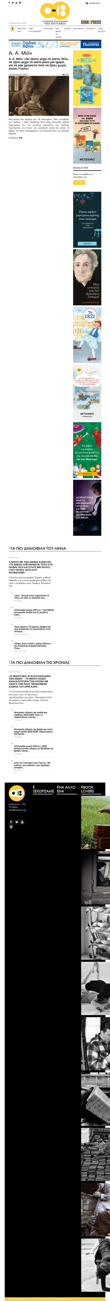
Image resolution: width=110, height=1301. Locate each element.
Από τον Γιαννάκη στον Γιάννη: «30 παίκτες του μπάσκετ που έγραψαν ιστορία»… (32, 765)
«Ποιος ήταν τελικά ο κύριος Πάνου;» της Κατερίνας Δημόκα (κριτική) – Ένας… (33, 645)
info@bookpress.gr (17, 810)
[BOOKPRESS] (55, 15)
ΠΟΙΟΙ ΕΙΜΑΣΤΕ (101, 30)
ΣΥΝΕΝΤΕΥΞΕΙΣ (14, 558)
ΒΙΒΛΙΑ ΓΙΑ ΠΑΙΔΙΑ (20, 651)
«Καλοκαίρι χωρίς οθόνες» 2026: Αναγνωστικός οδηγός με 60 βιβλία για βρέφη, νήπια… (33, 748)
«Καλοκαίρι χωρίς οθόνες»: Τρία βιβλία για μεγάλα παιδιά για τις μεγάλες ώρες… (34, 612)
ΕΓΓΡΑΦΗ (79, 182)
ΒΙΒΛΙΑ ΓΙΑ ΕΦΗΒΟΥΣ (21, 634)
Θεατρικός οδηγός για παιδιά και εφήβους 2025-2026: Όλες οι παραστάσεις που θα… (30, 714)
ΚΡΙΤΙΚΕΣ (67, 28)
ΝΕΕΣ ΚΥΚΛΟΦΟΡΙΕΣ (35, 30)
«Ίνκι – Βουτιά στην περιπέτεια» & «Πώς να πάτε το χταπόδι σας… (31, 596)
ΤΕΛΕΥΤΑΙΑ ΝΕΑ (21, 30)
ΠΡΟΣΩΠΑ (91, 28)
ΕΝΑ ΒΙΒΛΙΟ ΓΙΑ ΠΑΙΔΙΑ (59, 32)
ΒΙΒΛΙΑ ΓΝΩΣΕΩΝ (15, 672)
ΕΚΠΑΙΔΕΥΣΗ (79, 28)
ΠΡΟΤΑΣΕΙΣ (48, 28)
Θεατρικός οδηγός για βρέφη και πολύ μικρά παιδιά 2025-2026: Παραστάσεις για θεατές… (33, 731)
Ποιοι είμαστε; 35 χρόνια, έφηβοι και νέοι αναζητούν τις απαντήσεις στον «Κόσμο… (32, 629)
